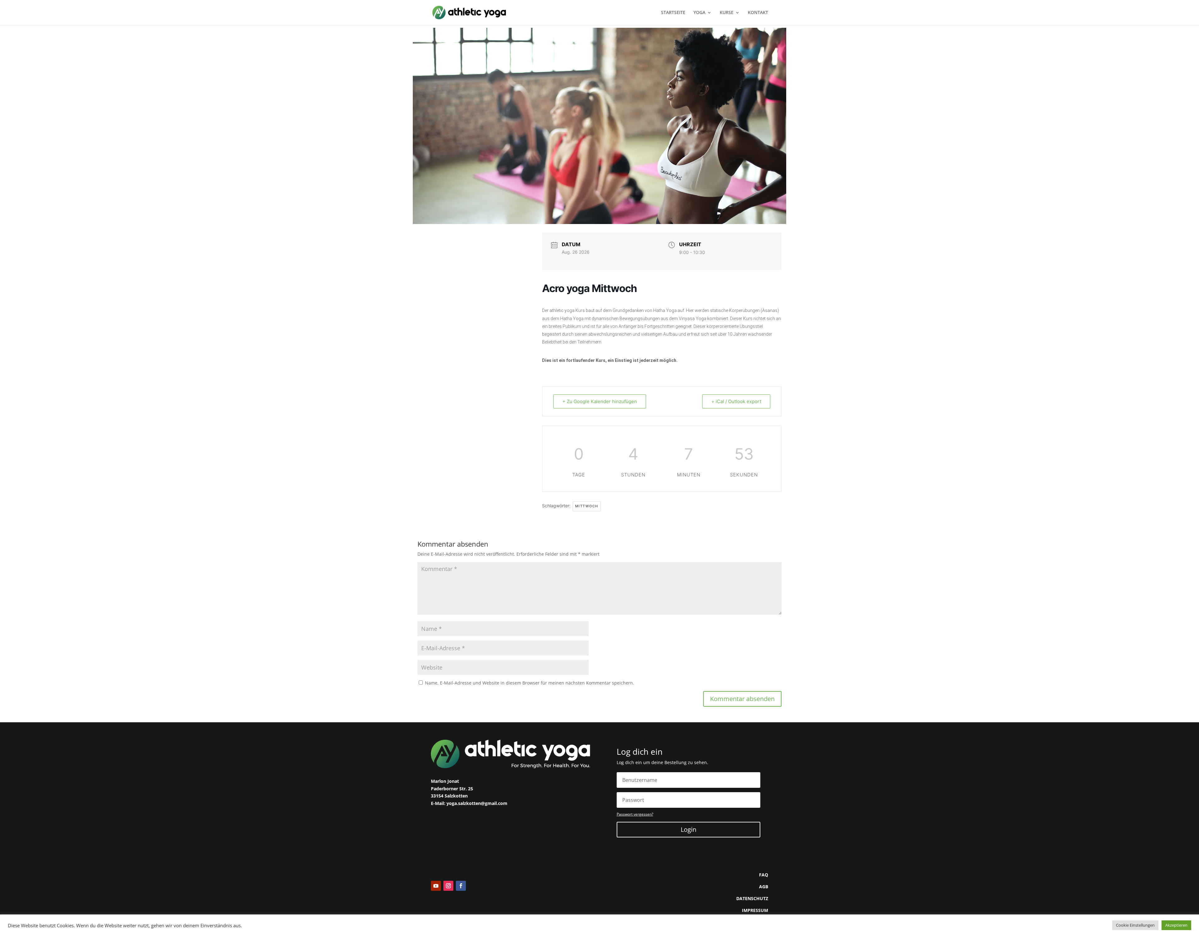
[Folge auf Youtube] (436, 886)
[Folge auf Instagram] (448, 886)
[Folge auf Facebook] (461, 886)
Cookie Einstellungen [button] (1135, 925)
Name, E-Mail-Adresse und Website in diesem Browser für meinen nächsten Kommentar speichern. (529, 683)
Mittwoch (586, 506)
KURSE (726, 12)
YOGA (699, 12)
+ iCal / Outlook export (736, 401)
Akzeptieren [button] (1176, 925)
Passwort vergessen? (635, 814)
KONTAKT (758, 12)
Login (688, 829)
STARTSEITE (673, 12)
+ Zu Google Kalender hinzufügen (599, 401)
